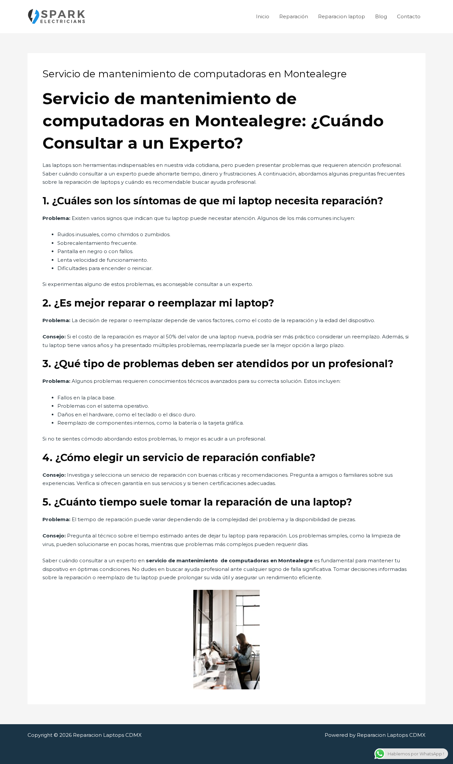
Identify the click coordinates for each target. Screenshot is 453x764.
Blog (381, 16)
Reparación (293, 16)
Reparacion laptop (341, 16)
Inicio (262, 16)
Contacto (409, 16)
